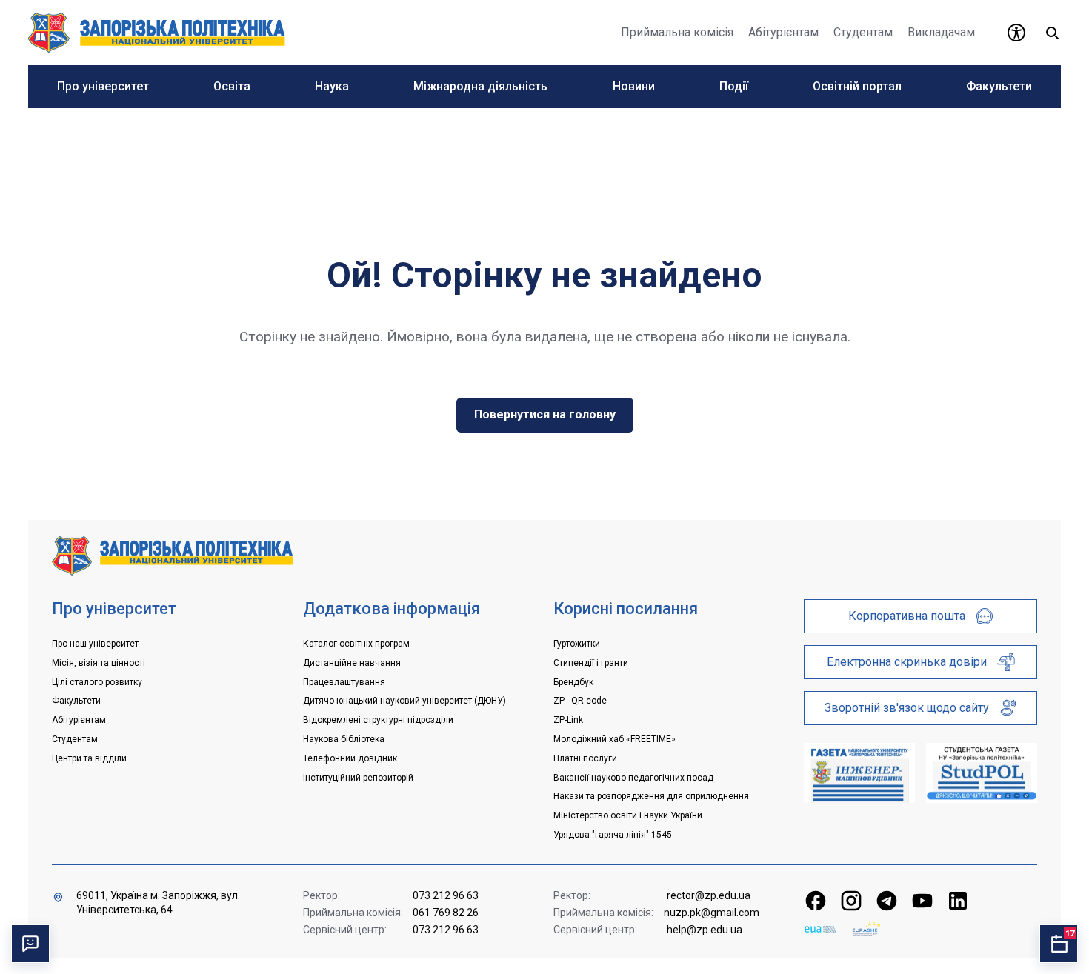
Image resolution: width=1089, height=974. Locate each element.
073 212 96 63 (446, 895)
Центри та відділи (89, 758)
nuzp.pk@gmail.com (711, 912)
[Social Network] (815, 901)
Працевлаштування (344, 682)
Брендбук (573, 682)
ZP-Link (568, 720)
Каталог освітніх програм (356, 643)
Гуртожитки (576, 643)
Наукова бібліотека (343, 739)
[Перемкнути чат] (30, 943)
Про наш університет (95, 643)
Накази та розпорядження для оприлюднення (651, 796)
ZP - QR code (580, 701)
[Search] (1052, 32)
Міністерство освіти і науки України (627, 815)
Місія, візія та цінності (98, 663)
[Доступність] (1016, 32)
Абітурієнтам (79, 720)
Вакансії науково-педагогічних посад (633, 778)
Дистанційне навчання (352, 663)
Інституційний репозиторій (358, 778)
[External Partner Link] (859, 773)
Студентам (75, 739)
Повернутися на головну (545, 414)
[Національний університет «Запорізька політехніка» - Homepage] (172, 555)
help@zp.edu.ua (704, 929)
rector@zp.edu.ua (708, 895)
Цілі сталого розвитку (97, 682)
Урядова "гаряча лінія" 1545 (612, 835)
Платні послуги (585, 758)
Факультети (76, 701)
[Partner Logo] (820, 929)
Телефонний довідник (350, 758)
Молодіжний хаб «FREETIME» (614, 739)
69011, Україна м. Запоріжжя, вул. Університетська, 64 (158, 903)
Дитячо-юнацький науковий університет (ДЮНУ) (404, 701)
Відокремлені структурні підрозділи (378, 720)
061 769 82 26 (446, 912)
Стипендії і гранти (590, 663)
